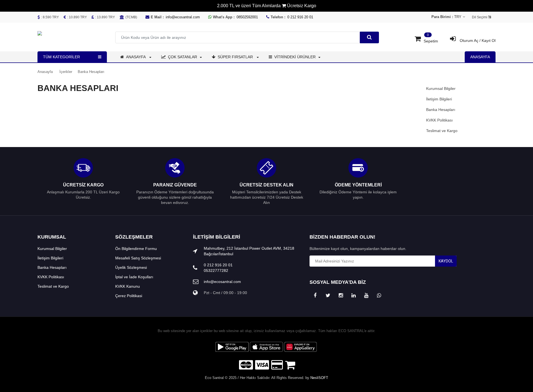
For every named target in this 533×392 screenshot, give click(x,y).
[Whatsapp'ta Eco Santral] (378, 295)
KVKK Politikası (439, 120)
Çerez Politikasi (128, 296)
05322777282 (216, 270)
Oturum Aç (469, 40)
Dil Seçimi (480, 17)
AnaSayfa (480, 57)
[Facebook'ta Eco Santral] (315, 295)
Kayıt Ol (489, 40)
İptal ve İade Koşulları (134, 277)
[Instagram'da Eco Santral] (340, 295)
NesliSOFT (319, 378)
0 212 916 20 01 (300, 17)
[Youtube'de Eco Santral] (366, 295)
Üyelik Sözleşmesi (131, 267)
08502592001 (247, 17)
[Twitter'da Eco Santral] (327, 295)
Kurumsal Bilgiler (441, 88)
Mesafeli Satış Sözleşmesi (138, 258)
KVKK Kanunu (127, 286)
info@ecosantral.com (183, 17)
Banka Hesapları (440, 109)
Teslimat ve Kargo (441, 130)
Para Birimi (457, 17)
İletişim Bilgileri (439, 99)
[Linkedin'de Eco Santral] (353, 295)
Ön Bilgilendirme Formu (136, 248)
